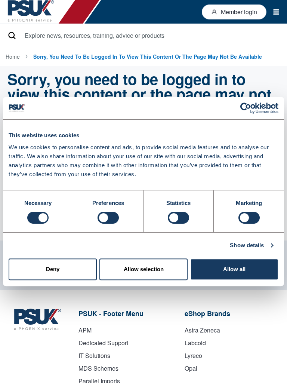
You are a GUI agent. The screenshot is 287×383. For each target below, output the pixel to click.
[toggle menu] (273, 11)
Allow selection (144, 269)
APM (85, 330)
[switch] (108, 218)
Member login (239, 11)
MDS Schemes (98, 368)
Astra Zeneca (202, 330)
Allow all (234, 269)
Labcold (195, 342)
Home (13, 56)
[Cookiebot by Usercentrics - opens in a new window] (245, 108)
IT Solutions (94, 355)
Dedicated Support (103, 342)
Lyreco (193, 355)
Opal (191, 368)
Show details (247, 245)
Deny (52, 269)
